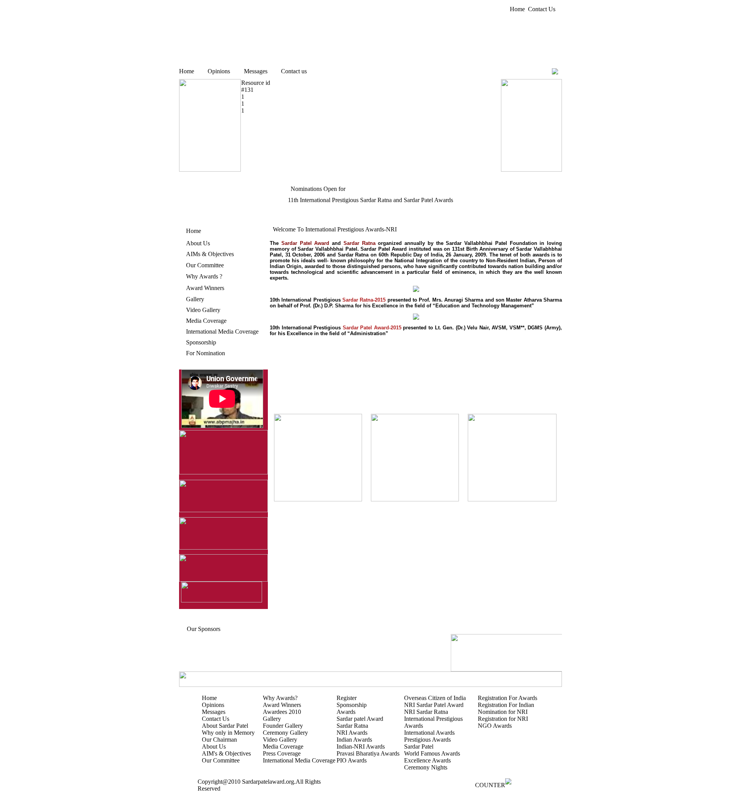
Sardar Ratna (352, 725)
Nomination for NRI (503, 711)
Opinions (219, 71)
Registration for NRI (503, 718)
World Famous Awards (432, 753)
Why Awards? (280, 698)
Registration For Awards (507, 698)
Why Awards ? (204, 276)
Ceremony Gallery (285, 732)
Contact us (294, 71)
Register (347, 698)
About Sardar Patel (225, 725)
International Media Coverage (222, 331)
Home (517, 9)
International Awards (429, 732)
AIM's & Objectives (226, 753)
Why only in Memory (228, 732)
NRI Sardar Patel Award (434, 705)
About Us (198, 243)
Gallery (195, 299)
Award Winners (205, 288)
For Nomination (205, 353)
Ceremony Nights (425, 767)
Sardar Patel (418, 746)
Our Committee (205, 265)
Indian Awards (354, 739)
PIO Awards (352, 760)
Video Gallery (203, 310)
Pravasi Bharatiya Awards (368, 753)
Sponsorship (201, 342)
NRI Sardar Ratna (426, 711)
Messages (255, 71)
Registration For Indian (506, 705)
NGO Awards (495, 725)
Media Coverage (206, 320)
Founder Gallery (283, 725)
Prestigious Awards (427, 739)
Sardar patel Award (360, 718)
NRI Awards (352, 732)
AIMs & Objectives (210, 254)
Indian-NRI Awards (361, 746)
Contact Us (541, 9)
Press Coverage (282, 753)
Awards (346, 711)
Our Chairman (219, 739)
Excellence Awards (427, 760)
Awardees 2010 (282, 711)
